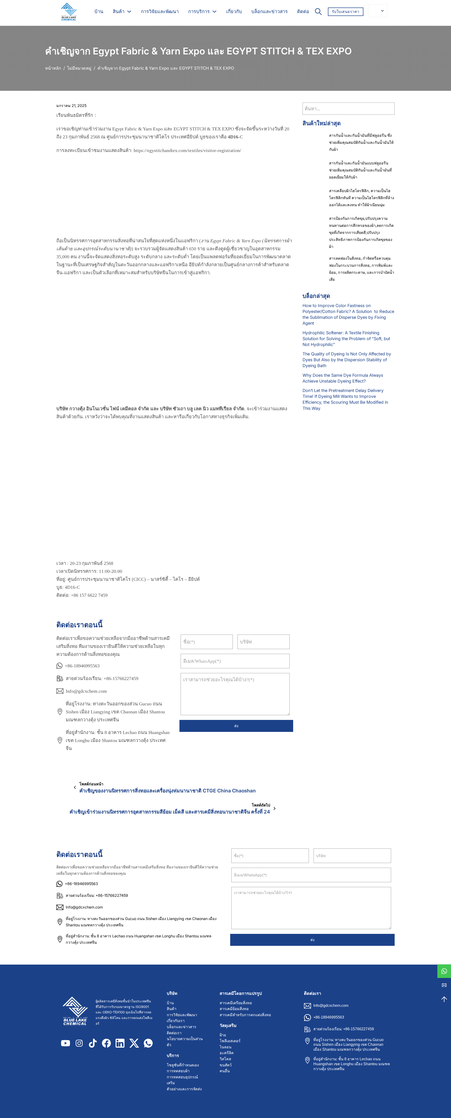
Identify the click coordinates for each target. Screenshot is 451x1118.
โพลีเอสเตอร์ (230, 1041)
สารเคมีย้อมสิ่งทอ (234, 1009)
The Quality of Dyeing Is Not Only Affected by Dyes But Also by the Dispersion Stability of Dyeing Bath (347, 359)
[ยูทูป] (65, 1043)
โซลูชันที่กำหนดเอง (183, 1065)
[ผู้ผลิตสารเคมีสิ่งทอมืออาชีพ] (68, 11)
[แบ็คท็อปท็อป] (444, 999)
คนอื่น (225, 1071)
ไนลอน (225, 1047)
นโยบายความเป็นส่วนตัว (185, 1042)
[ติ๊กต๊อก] (92, 1043)
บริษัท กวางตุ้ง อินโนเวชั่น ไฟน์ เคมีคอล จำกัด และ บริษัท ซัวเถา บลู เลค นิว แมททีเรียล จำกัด (150, 408)
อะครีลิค (227, 1053)
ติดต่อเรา (174, 1033)
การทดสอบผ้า (178, 1071)
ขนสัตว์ (226, 1065)
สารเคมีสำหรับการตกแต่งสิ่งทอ (245, 1015)
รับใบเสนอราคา (345, 11)
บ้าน (98, 11)
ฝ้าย (223, 1035)
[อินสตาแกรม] (79, 1043)
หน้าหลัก (53, 68)
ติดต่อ (303, 11)
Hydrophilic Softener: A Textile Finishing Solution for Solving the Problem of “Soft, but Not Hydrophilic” (346, 338)
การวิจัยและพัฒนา (160, 11)
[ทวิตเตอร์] (134, 1043)
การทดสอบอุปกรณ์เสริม (182, 1080)
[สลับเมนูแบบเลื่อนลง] (129, 11)
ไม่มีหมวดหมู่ (79, 68)
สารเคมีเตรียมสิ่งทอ (236, 1003)
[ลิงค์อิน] (120, 1043)
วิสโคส (225, 1059)
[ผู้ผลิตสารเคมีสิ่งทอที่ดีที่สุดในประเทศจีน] (77, 1012)
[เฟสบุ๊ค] (106, 1043)
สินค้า (118, 11)
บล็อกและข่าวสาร (269, 11)
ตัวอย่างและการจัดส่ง (184, 1089)
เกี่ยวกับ (234, 11)
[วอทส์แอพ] (444, 971)
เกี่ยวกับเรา (176, 1021)
